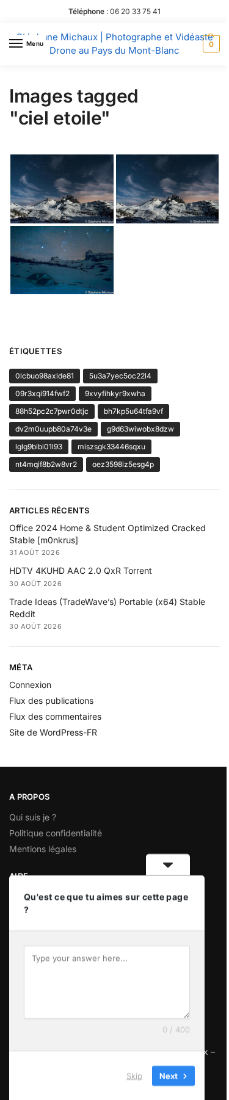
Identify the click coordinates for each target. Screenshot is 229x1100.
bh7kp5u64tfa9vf (133, 411)
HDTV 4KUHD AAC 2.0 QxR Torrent (80, 570)
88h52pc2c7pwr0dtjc (52, 411)
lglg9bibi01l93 (38, 446)
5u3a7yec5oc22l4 (120, 375)
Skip (134, 1075)
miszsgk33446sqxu (111, 446)
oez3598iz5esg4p (123, 464)
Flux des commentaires (55, 716)
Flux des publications (51, 700)
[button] (210, 43)
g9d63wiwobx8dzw (140, 428)
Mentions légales (42, 849)
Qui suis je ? (32, 817)
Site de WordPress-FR (53, 732)
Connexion (30, 684)
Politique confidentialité (55, 833)
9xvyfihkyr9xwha (115, 393)
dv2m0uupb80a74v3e (53, 428)
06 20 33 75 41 (135, 11)
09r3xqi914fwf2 (42, 393)
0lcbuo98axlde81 (44, 375)
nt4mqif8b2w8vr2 (46, 464)
